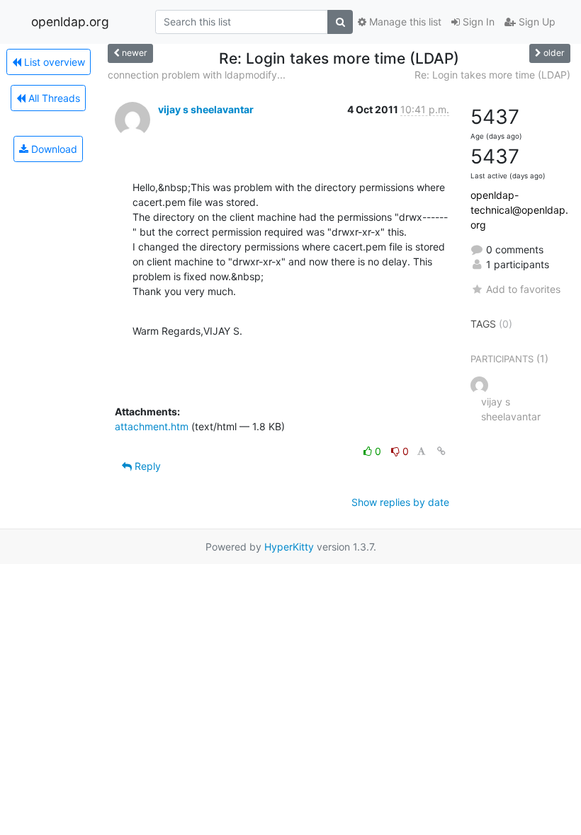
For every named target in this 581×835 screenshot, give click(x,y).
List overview (53, 62)
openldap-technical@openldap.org (519, 210)
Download (52, 149)
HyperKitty (289, 547)
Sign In (477, 22)
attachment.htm (151, 426)
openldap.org (70, 21)
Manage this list (403, 22)
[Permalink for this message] (441, 451)
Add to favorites (523, 289)
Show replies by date (400, 502)
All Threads (53, 98)
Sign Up (535, 22)
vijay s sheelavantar (206, 109)
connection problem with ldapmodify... (197, 75)
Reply (146, 466)
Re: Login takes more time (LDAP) (492, 75)
